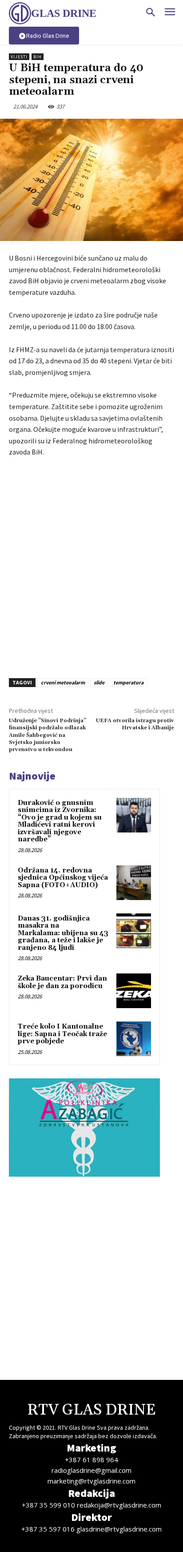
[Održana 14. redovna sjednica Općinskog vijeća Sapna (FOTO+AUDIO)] (133, 882)
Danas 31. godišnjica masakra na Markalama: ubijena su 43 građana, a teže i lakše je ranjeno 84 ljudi (63, 933)
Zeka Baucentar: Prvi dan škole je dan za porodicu (62, 982)
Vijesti (19, 57)
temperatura (128, 682)
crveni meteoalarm (63, 682)
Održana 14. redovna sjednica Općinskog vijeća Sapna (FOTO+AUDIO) (63, 877)
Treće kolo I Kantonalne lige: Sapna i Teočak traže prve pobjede (62, 1033)
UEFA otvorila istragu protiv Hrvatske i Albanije (135, 724)
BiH (37, 57)
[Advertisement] (91, 565)
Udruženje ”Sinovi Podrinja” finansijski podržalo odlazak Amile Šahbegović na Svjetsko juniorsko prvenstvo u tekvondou (47, 735)
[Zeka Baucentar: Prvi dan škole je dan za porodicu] (133, 990)
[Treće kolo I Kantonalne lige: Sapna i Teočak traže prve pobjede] (133, 1038)
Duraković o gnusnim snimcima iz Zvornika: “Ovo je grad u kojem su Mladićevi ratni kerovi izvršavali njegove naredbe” (60, 821)
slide (99, 682)
